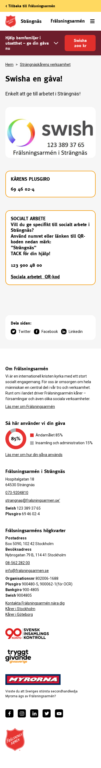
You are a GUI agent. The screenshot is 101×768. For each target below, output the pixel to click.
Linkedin (76, 331)
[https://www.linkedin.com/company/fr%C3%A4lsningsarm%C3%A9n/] (34, 713)
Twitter (24, 331)
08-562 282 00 (17, 563)
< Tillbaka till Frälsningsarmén (30, 6)
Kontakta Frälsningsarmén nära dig (35, 603)
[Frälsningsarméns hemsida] (15, 739)
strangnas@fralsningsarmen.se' (32, 500)
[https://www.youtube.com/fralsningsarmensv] (59, 713)
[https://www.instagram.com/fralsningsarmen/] (22, 713)
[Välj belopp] (56, 43)
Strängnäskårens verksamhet (45, 64)
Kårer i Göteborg (19, 614)
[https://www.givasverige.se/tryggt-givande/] (18, 656)
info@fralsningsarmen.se (27, 570)
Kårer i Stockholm (20, 609)
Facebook (49, 331)
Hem (9, 64)
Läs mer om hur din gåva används (33, 455)
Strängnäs (31, 21)
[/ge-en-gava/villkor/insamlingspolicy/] (27, 633)
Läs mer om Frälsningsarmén (30, 406)
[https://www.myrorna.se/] (33, 679)
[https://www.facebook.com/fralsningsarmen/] (9, 713)
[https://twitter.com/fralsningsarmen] (47, 713)
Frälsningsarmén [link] (68, 21)
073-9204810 (16, 492)
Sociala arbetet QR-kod (35, 276)
